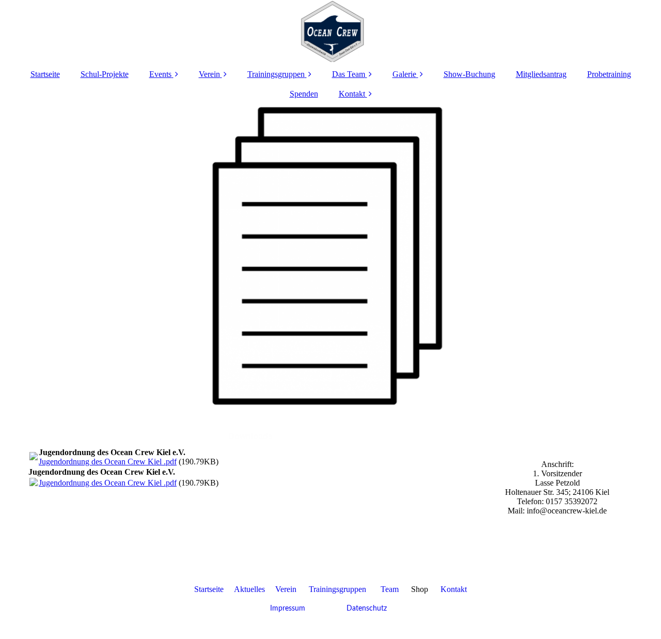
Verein (209, 74)
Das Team (348, 74)
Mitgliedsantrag (541, 74)
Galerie (404, 74)
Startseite (45, 74)
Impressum (287, 608)
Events (160, 74)
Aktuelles (249, 589)
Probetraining (609, 74)
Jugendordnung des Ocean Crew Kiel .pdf (108, 461)
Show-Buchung (469, 74)
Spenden (304, 93)
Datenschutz (365, 608)
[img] (330, 31)
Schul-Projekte (105, 74)
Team (390, 589)
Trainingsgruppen (276, 74)
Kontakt (352, 93)
